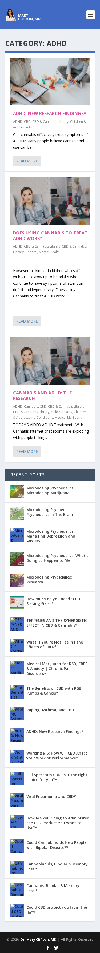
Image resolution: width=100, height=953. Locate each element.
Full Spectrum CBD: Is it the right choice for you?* (56, 777)
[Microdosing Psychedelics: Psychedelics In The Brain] (17, 513)
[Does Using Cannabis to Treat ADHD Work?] (50, 201)
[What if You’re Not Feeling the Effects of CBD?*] (17, 645)
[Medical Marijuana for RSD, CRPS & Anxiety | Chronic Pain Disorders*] (17, 667)
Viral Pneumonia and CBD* (51, 796)
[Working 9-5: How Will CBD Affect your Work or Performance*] (17, 756)
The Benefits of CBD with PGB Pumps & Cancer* (53, 691)
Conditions (45, 417)
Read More (27, 160)
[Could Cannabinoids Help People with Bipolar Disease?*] (17, 846)
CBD (27, 121)
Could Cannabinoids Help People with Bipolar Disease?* (56, 845)
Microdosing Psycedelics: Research (49, 580)
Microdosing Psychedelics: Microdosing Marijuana (50, 490)
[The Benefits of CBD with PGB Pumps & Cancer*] (17, 692)
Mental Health (49, 252)
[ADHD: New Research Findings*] (50, 81)
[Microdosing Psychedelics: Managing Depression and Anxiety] (17, 535)
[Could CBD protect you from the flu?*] (17, 910)
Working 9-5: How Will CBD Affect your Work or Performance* (56, 755)
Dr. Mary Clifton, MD (38, 939)
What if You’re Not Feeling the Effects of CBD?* (54, 644)
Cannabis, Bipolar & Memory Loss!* (52, 888)
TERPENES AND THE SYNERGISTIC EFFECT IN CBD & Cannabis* (56, 623)
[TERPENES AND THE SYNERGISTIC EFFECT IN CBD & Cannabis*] (17, 624)
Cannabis (31, 406)
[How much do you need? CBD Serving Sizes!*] (17, 602)
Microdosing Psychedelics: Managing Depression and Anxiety (50, 536)
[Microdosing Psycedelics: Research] (17, 580)
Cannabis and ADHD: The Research (42, 395)
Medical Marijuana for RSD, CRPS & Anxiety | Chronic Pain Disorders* (56, 668)
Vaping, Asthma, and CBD (50, 709)
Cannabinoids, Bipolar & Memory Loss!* (57, 866)
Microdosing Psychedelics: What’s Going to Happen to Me (57, 558)
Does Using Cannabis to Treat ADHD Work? (50, 235)
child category (61, 412)
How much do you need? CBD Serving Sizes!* (53, 601)
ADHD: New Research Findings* (49, 113)
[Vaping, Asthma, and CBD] (17, 713)
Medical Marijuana (68, 417)
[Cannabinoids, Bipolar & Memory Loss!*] (17, 867)
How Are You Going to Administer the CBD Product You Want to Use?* (57, 822)
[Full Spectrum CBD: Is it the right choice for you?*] (17, 778)
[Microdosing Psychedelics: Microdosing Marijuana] (17, 491)
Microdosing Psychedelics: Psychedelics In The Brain (50, 512)
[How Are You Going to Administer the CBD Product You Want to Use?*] (17, 821)
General (31, 252)
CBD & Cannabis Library (50, 121)
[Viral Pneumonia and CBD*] (17, 800)
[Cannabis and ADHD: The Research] (50, 361)
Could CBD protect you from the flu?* (56, 910)
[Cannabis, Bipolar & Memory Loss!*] (17, 889)
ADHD (17, 121)
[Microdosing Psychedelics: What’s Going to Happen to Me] (17, 559)
